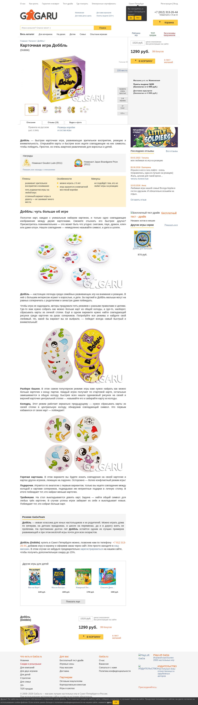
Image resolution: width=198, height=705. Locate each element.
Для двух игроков (29, 671)
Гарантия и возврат (50, 4)
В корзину (145, 61)
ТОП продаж (152, 34)
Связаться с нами (108, 667)
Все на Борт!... (34, 587)
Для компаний (27, 667)
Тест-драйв (68, 4)
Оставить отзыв (138, 200)
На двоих (61, 34)
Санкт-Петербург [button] (136, 4)
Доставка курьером (104, 13)
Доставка (64, 671)
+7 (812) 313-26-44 (165, 12)
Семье (83, 34)
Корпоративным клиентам (73, 685)
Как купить (33, 4)
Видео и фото (75, 122)
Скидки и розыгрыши (30, 664)
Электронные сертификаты (104, 4)
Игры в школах (67, 688)
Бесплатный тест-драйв (72, 660)
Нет (138, 18)
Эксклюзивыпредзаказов (169, 34)
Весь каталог (27, 34)
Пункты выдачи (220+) (105, 16)
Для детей (25, 674)
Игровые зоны (67, 664)
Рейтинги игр (136, 34)
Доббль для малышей (142, 248)
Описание (31, 122)
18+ (22, 685)
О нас (22, 4)
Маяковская (79, 13)
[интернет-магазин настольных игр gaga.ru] (38, 14)
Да (131, 18)
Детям (72, 34)
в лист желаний (168, 61)
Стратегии (25, 678)
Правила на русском (38, 128)
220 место (122, 70)
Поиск (102, 28)
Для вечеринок (45, 34)
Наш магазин (66, 667)
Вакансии (104, 664)
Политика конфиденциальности (115, 671)
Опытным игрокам (98, 34)
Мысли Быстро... (59, 587)
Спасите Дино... (107, 587)
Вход (175, 4)
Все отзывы (172, 151)
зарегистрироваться (91, 549)
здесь (109, 702)
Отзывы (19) (53, 122)
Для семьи (25, 682)
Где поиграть (82, 4)
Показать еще (73, 601)
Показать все (171, 225)
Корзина (169, 22)
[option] (31, 109)
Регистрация (166, 4)
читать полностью (139, 179)
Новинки (24, 660)
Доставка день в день (83, 16)
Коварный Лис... (83, 587)
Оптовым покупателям (71, 681)
